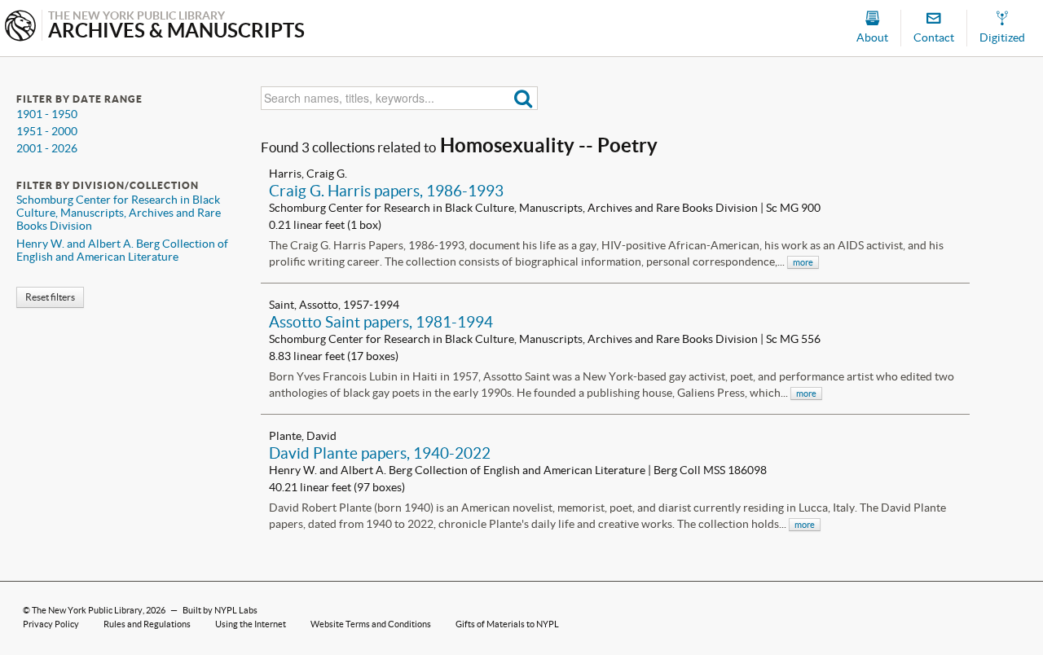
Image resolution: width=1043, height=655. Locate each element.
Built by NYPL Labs (220, 610)
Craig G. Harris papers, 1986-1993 (386, 191)
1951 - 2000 (46, 131)
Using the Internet (250, 624)
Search (523, 98)
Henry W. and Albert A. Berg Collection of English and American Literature (122, 250)
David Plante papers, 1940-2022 (380, 453)
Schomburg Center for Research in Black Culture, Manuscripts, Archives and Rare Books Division (118, 212)
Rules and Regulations (147, 624)
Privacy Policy (51, 624)
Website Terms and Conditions (370, 624)
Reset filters (50, 297)
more (803, 262)
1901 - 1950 (46, 114)
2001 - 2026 (46, 148)
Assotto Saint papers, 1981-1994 (381, 322)
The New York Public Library (87, 610)
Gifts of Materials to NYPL (507, 624)
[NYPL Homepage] (20, 27)
